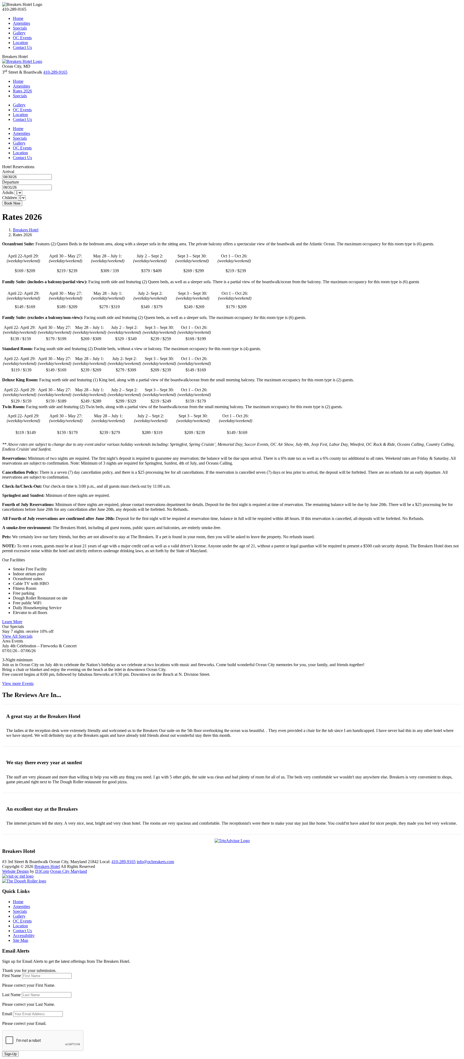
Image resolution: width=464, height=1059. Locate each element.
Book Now (12, 203)
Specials (20, 28)
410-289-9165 (55, 72)
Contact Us (22, 47)
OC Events (22, 37)
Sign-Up (10, 1054)
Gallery (19, 33)
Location (20, 42)
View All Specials (17, 636)
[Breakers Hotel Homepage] (22, 61)
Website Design (15, 871)
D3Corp (42, 871)
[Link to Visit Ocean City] (18, 876)
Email (7, 1013)
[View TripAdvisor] (232, 840)
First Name (11, 975)
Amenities (21, 23)
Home (18, 18)
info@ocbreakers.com (155, 861)
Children (9, 197)
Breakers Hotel (25, 230)
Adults (7, 192)
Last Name (11, 994)
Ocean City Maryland (68, 871)
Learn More (12, 621)
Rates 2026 (22, 91)
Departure (10, 182)
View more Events (18, 683)
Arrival (8, 171)
